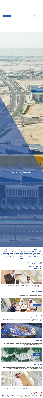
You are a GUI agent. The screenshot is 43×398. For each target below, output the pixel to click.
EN (37, 15)
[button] (1, 16)
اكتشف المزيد (37, 305)
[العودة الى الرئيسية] (40, 16)
